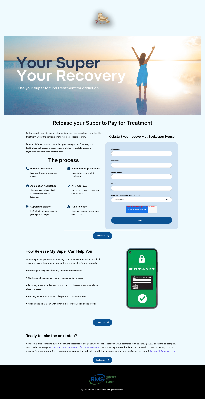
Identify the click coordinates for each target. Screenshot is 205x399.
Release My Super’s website (162, 351)
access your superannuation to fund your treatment (75, 347)
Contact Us (100, 235)
